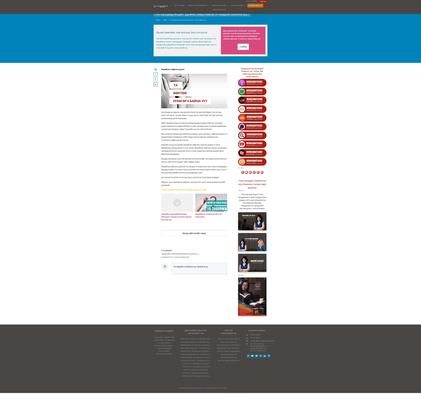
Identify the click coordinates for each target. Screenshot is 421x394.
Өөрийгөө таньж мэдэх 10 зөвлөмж (211, 208)
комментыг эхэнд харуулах (175, 257)
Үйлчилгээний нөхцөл (235, 388)
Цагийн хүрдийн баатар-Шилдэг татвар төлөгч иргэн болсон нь (177, 208)
